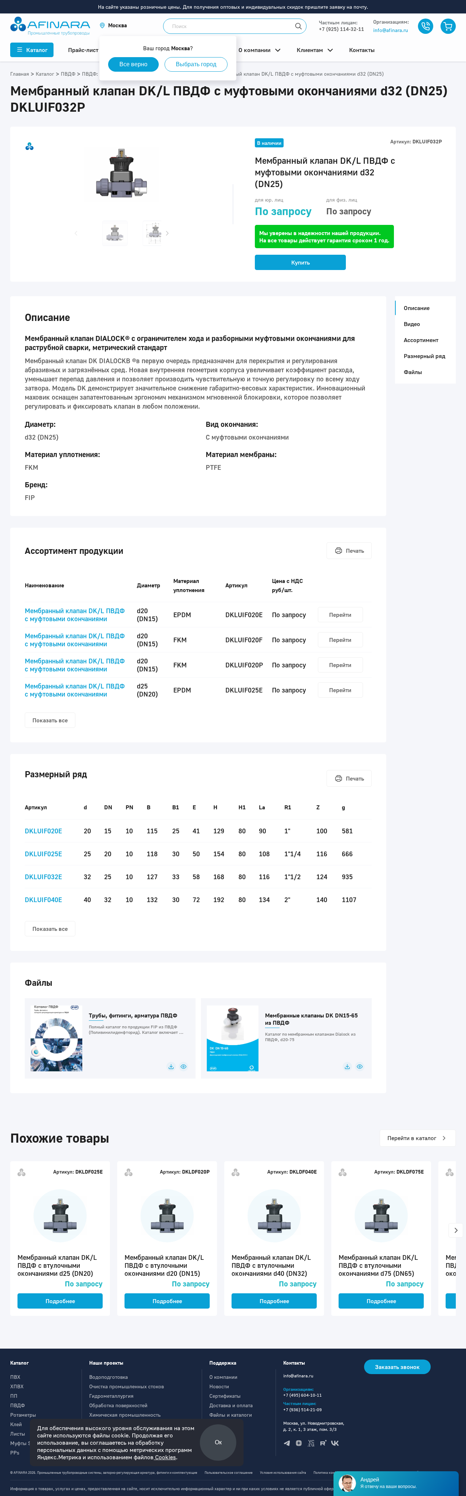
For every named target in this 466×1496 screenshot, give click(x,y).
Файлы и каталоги (230, 1415)
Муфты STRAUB (29, 1443)
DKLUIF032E (43, 877)
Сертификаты (225, 1396)
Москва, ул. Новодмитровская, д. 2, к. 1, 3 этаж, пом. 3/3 (313, 1426)
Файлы (413, 372)
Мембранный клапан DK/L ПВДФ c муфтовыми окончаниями (75, 615)
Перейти (340, 614)
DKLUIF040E (43, 900)
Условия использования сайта (283, 1473)
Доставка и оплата (231, 1405)
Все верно (133, 64)
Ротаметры (23, 1415)
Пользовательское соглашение (229, 1473)
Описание (417, 307)
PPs (14, 1452)
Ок (218, 1442)
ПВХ (15, 1377)
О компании (223, 1377)
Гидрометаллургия (111, 1396)
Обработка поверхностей (118, 1405)
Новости (219, 1386)
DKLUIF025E (43, 854)
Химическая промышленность (125, 1415)
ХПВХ (17, 1386)
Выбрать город (196, 64)
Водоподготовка (108, 1377)
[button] (113, 25)
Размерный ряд (424, 356)
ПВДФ (17, 1405)
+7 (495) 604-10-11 (302, 1395)
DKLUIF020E (43, 831)
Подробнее (60, 1301)
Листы (17, 1433)
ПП (13, 1396)
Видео (412, 324)
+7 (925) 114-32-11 (341, 29)
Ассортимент (421, 340)
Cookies (165, 1457)
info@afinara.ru (390, 30)
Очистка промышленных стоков (126, 1386)
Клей (16, 1424)
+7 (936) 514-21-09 (302, 1409)
